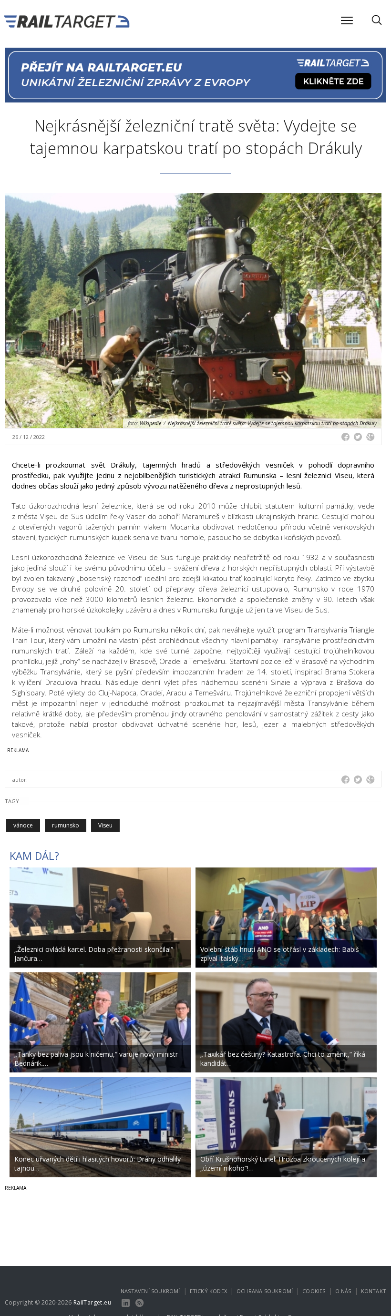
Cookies (313, 1291)
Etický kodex (208, 1291)
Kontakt (373, 1291)
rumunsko (65, 825)
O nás (343, 1291)
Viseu (105, 825)
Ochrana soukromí (265, 1291)
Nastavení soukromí (150, 1291)
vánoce (23, 825)
